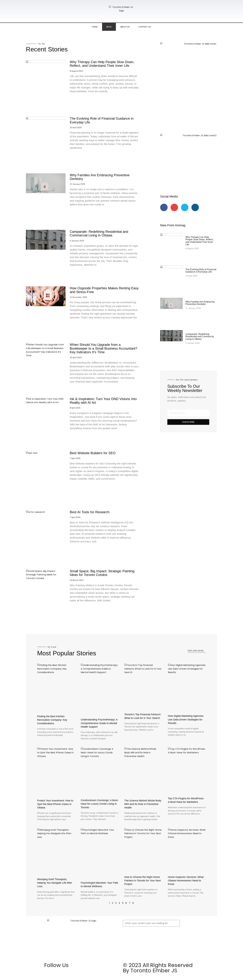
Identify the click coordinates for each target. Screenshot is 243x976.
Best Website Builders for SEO (93, 453)
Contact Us (144, 26)
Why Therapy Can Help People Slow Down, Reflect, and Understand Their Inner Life (102, 63)
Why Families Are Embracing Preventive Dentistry (100, 177)
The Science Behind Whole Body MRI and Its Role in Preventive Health (142, 804)
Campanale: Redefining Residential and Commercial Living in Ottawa (99, 233)
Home (95, 26)
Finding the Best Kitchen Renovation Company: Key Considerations (52, 720)
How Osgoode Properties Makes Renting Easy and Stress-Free (104, 290)
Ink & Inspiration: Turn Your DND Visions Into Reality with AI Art (103, 400)
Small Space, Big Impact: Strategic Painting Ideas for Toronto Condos (102, 573)
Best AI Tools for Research (89, 512)
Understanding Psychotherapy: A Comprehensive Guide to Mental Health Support (99, 723)
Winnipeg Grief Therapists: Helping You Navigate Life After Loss (54, 883)
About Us (125, 26)
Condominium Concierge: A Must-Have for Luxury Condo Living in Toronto (99, 804)
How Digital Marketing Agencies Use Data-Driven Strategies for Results (185, 719)
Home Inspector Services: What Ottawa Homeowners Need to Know (185, 880)
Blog (109, 26)
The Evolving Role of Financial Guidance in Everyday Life (101, 120)
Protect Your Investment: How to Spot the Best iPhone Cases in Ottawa (55, 804)
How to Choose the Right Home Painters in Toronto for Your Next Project (142, 880)
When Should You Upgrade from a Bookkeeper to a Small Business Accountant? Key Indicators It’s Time (103, 348)
